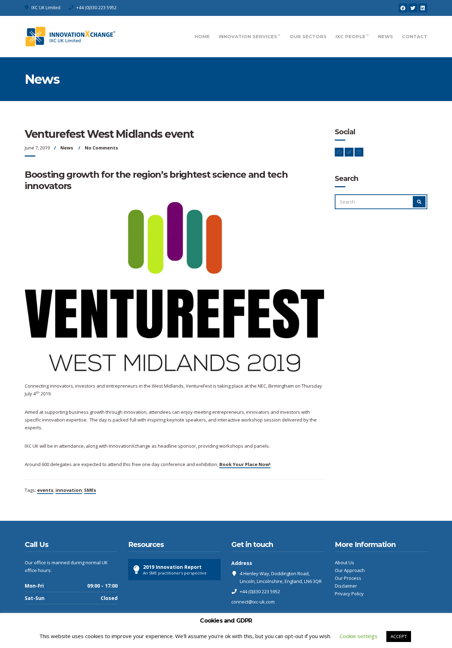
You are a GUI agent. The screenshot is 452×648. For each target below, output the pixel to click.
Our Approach (350, 570)
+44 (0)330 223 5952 (96, 8)
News (385, 36)
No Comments (101, 148)
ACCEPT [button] (399, 636)
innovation (68, 490)
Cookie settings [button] (358, 636)
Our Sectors (308, 36)
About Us (344, 562)
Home (202, 36)
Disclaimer (346, 586)
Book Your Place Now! (244, 464)
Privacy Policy (349, 593)
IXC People (350, 36)
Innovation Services (248, 36)
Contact (414, 36)
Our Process (348, 578)
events (45, 490)
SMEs (90, 490)
